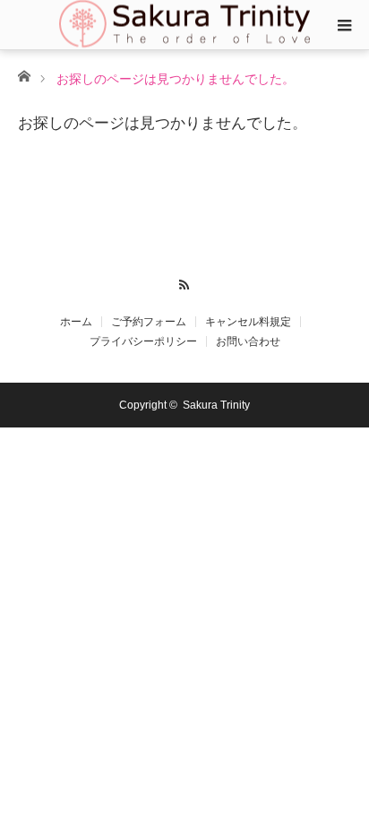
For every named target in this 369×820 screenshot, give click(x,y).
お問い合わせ (248, 341)
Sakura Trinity (216, 405)
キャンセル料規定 (248, 321)
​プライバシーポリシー (143, 341)
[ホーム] (24, 75)
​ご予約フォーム (148, 321)
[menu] (344, 25)
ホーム (76, 321)
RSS (185, 282)
